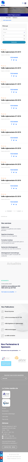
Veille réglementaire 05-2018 (11, 148)
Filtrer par (5, 26)
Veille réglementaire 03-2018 (11, 180)
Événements (5, 411)
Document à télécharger (8, 413)
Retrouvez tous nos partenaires (9, 350)
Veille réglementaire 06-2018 (11, 132)
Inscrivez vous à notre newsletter (14, 375)
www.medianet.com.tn (14, 458)
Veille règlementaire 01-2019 (11, 84)
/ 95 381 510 (6, 434)
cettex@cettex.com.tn (10, 438)
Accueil (2, 17)
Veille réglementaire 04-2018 (11, 164)
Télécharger (14, 57)
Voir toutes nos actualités (7, 292)
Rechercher (14, 42)
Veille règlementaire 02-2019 (11, 68)
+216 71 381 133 (9, 432)
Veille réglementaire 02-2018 (11, 196)
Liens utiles (5, 416)
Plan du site (5, 419)
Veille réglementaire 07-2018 (11, 116)
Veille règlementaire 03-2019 (11, 52)
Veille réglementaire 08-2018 (11, 100)
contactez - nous (9, 447)
